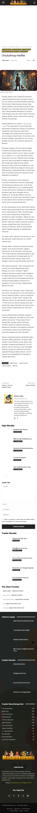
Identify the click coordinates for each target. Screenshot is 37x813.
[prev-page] (3, 476)
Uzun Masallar (24, 51)
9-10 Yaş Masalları (16, 49)
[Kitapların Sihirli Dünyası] (7, 642)
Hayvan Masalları (17, 579)
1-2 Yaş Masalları (18, 441)
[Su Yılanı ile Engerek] (7, 460)
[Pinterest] (18, 65)
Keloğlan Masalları (17, 550)
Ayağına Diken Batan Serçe (13, 603)
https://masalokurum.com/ (20, 398)
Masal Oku (4, 47)
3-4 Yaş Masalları (18, 450)
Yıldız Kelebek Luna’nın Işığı (21, 467)
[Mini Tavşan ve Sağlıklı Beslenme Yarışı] (7, 651)
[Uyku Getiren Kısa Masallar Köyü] (7, 623)
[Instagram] (14, 418)
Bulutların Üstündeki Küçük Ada (23, 448)
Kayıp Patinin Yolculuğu (22, 599)
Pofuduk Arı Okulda (17, 591)
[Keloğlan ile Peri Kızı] (7, 549)
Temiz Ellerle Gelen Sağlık (21, 630)
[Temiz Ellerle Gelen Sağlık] (7, 632)
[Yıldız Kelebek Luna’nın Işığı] (7, 469)
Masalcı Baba (5, 60)
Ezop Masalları (17, 460)
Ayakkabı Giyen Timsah (20, 429)
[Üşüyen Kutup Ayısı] (7, 539)
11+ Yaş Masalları (6, 49)
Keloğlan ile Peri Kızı (19, 548)
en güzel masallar (23, 363)
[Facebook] (10, 65)
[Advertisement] (18, 24)
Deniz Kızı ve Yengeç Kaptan (23, 568)
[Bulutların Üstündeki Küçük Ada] (7, 450)
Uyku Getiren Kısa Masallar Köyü (23, 621)
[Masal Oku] (18, 755)
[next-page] (6, 476)
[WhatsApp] (27, 65)
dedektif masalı (13, 363)
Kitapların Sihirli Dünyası (20, 639)
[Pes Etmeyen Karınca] (7, 579)
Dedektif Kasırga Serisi (15, 47)
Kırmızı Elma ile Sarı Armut (22, 558)
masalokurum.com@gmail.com (21, 783)
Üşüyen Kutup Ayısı (19, 538)
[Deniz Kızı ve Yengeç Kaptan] (7, 569)
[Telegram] (31, 65)
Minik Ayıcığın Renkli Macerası (22, 439)
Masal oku (15, 365)
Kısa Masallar (16, 540)
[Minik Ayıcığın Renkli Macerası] (7, 441)
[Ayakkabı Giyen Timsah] (7, 432)
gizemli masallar (7, 365)
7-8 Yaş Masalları (26, 49)
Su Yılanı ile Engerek (19, 457)
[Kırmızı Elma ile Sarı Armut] (7, 559)
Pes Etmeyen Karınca (20, 578)
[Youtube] (28, 796)
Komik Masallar (17, 432)
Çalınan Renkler (30, 385)
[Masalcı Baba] (8, 406)
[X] (14, 65)
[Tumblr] (23, 65)
